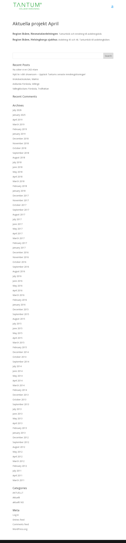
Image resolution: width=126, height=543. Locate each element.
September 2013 (21, 404)
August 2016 (19, 271)
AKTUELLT (18, 492)
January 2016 (19, 304)
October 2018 (19, 148)
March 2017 (18, 238)
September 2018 (21, 152)
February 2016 (20, 299)
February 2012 (20, 465)
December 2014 (21, 352)
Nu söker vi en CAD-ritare (25, 69)
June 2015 (17, 328)
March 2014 (18, 385)
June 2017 (17, 224)
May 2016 (17, 285)
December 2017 (21, 195)
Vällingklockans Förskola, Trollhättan (31, 88)
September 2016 (21, 266)
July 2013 (17, 409)
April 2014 (17, 380)
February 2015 (20, 347)
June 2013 (17, 413)
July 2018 (17, 162)
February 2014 (20, 389)
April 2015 (17, 337)
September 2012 (21, 442)
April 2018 (17, 176)
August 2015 (19, 318)
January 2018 (19, 190)
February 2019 (20, 129)
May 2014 (17, 375)
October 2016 (19, 261)
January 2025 (19, 114)
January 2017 (19, 247)
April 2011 (17, 475)
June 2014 (17, 371)
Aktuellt (16, 497)
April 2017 (17, 233)
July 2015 (17, 323)
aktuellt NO (18, 502)
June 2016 (17, 280)
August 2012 (19, 446)
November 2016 (21, 257)
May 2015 (17, 333)
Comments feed (21, 524)
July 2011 (17, 470)
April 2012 (17, 456)
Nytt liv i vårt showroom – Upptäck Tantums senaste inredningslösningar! (49, 74)
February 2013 (20, 428)
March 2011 (18, 480)
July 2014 (17, 366)
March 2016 (18, 295)
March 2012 (18, 461)
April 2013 (17, 423)
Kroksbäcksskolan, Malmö (26, 79)
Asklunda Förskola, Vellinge (26, 83)
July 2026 (17, 110)
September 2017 (21, 209)
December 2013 (21, 394)
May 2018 (17, 171)
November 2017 (21, 200)
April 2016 (17, 290)
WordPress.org (20, 529)
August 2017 (19, 214)
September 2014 (21, 361)
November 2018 (21, 143)
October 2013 (19, 399)
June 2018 (17, 167)
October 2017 (19, 204)
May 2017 (17, 228)
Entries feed (18, 519)
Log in (16, 514)
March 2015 (18, 342)
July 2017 (17, 219)
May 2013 (17, 418)
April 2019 (17, 119)
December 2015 (21, 309)
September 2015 (21, 314)
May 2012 (17, 451)
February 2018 (20, 186)
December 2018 (21, 138)
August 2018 (19, 157)
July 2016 (17, 276)
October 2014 (19, 356)
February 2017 (20, 243)
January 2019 (19, 133)
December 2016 (21, 252)
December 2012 (21, 437)
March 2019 (18, 124)
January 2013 (19, 432)
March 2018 (18, 181)
